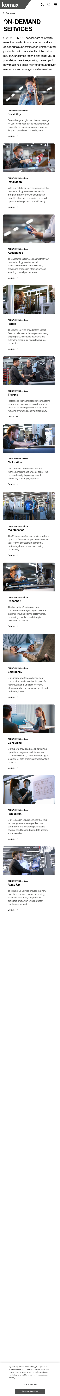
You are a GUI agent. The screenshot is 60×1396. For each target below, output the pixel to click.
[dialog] (30, 1379)
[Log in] (42, 4)
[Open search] (48, 4)
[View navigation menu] (55, 4)
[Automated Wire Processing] (10, 4)
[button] (30, 1383)
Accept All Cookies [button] (30, 1391)
